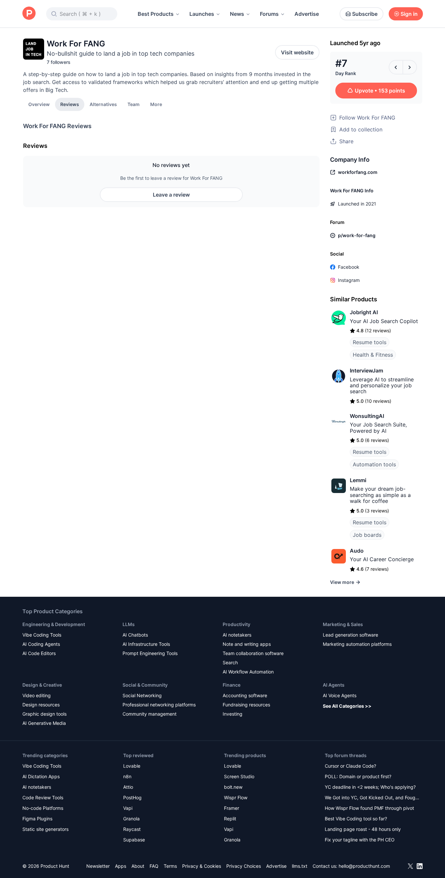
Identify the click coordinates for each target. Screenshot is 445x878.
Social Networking (142, 695)
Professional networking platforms (159, 704)
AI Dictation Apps (41, 776)
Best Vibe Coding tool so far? (356, 818)
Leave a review (171, 194)
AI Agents (334, 685)
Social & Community (145, 685)
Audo (357, 550)
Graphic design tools (44, 714)
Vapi (127, 808)
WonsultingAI (367, 416)
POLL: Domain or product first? (358, 776)
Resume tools (369, 342)
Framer (231, 808)
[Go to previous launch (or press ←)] (396, 67)
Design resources (41, 704)
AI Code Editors (39, 653)
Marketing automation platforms (357, 644)
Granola (131, 818)
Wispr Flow (235, 797)
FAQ (154, 866)
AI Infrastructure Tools (146, 644)
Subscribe (364, 14)
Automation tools (374, 464)
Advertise (306, 14)
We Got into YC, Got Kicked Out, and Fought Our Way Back (372, 798)
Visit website (297, 52)
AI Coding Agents (41, 644)
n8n (127, 776)
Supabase (134, 839)
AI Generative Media (44, 723)
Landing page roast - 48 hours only (363, 829)
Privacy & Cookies (201, 866)
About (137, 866)
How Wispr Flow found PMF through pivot (369, 808)
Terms (170, 866)
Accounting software (245, 695)
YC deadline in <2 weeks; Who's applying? (370, 787)
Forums (269, 14)
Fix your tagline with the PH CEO (360, 839)
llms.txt (299, 866)
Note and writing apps (247, 644)
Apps (120, 866)
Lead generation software (350, 635)
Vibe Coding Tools (41, 635)
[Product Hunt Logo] (29, 14)
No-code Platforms (42, 808)
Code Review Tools (42, 797)
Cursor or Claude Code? (350, 766)
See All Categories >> (347, 706)
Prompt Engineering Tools (150, 653)
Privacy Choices (243, 866)
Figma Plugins (37, 818)
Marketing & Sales (343, 624)
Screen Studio (239, 776)
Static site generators (45, 829)
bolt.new (233, 787)
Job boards (367, 535)
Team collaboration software (253, 653)
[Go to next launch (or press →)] (409, 67)
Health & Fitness (373, 354)
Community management (150, 714)
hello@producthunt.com (364, 866)
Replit (230, 818)
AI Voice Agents (339, 695)
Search (230, 662)
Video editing (36, 695)
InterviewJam (366, 370)
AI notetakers (237, 635)
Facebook (348, 267)
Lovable (131, 766)
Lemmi (358, 480)
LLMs (129, 624)
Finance (231, 685)
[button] (156, 104)
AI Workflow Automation (248, 671)
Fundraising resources (246, 704)
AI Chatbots (135, 635)
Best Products (156, 14)
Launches (201, 14)
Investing (232, 714)
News (237, 14)
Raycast (132, 829)
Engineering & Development (53, 624)
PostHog (132, 797)
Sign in (409, 14)
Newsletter (98, 866)
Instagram (349, 280)
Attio (128, 787)
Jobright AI (364, 312)
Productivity (236, 624)
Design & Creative (42, 685)
